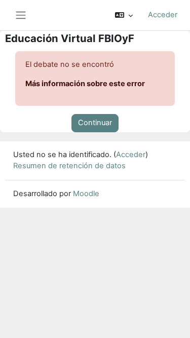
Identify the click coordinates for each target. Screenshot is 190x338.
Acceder (162, 14)
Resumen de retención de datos (69, 165)
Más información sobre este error (85, 83)
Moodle (86, 193)
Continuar (95, 122)
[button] (123, 15)
